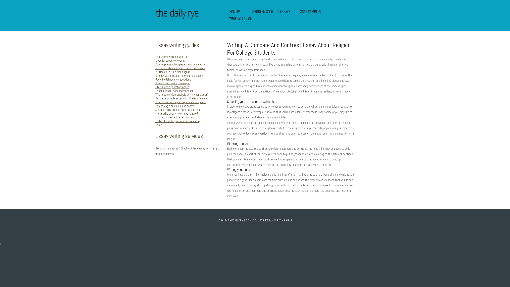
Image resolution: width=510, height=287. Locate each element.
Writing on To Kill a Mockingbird (172, 72)
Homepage (236, 11)
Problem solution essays (271, 11)
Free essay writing (203, 148)
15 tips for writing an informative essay (177, 121)
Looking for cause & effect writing (174, 117)
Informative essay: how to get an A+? (176, 113)
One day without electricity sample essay (179, 76)
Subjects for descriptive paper (172, 83)
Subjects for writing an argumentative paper (180, 102)
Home (158, 125)
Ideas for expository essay (170, 60)
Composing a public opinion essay (174, 106)
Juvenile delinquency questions (173, 79)
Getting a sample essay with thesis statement (182, 98)
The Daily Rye (177, 13)
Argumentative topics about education (177, 110)
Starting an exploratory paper (172, 87)
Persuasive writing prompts (171, 57)
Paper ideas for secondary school (174, 91)
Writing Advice (240, 18)
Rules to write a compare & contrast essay (180, 68)
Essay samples (310, 11)
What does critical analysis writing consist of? (182, 94)
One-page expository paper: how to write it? (180, 64)
